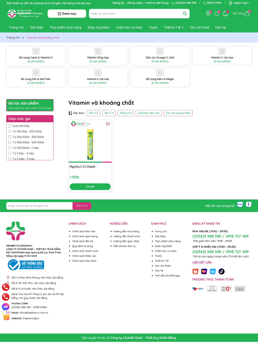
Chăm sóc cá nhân (129, 27)
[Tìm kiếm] (185, 13)
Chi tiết (90, 186)
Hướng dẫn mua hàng (126, 231)
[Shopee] (195, 271)
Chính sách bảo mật (83, 231)
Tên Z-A (109, 113)
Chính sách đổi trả (82, 241)
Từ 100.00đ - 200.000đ (27, 131)
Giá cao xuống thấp (178, 113)
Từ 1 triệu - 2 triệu (23, 153)
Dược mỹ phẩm (99, 27)
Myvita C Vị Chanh (82, 166)
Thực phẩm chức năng (65, 27)
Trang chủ (16, 27)
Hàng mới (126, 113)
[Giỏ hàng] (5, 316)
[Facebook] (249, 204)
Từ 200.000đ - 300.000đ (28, 137)
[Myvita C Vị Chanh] (90, 141)
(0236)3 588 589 (185, 3)
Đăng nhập (134, 3)
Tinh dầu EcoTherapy (167, 275)
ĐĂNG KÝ (81, 205)
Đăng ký (118, 3)
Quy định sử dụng (82, 246)
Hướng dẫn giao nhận (126, 241)
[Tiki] (213, 271)
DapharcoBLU (25, 318)
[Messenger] (5, 307)
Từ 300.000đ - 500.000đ (28, 142)
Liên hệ (221, 27)
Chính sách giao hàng (85, 236)
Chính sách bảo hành (84, 260)
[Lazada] (204, 271)
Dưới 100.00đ (21, 126)
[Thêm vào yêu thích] (108, 124)
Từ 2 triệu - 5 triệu (24, 159)
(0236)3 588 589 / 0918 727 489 (220, 236)
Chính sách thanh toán (85, 250)
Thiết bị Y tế (172, 27)
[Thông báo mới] (225, 13)
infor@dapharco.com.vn (30, 312)
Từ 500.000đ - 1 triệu (26, 148)
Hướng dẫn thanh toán (127, 236)
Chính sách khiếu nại (84, 255)
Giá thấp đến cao (149, 113)
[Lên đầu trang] (250, 323)
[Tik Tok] (222, 271)
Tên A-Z (93, 113)
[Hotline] (5, 287)
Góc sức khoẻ (199, 27)
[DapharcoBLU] (198, 288)
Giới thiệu (36, 27)
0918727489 (213, 3)
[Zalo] (240, 204)
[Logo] (25, 13)
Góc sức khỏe (163, 265)
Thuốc (153, 27)
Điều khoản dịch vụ (125, 246)
